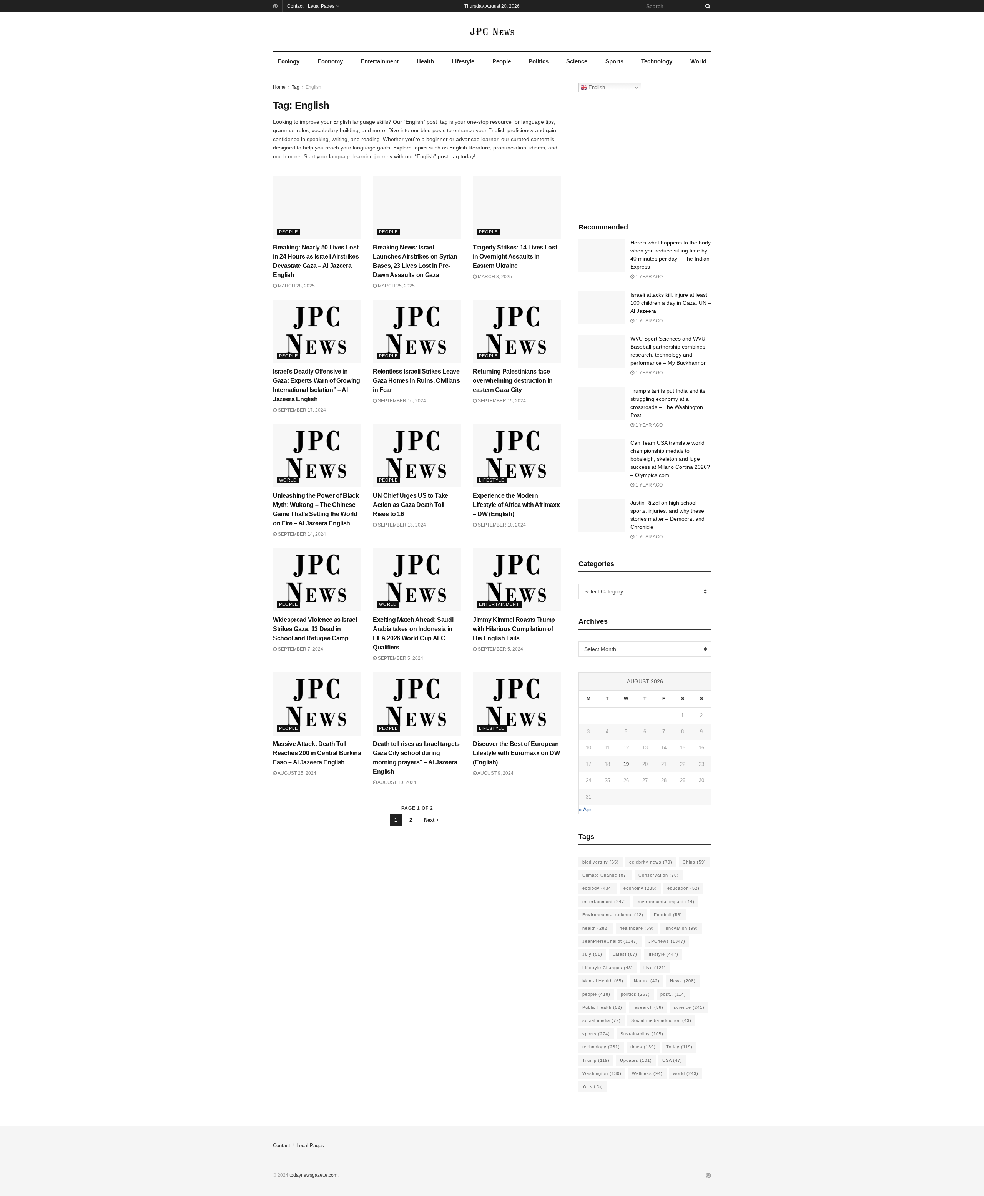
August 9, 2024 (495, 773)
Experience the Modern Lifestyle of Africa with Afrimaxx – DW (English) (516, 504)
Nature (647, 980)
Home (279, 87)
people (596, 994)
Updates (636, 1060)
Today (679, 1047)
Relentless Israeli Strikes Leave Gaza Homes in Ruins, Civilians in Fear (416, 380)
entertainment (604, 901)
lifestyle (663, 954)
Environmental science (612, 914)
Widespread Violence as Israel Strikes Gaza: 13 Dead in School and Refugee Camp (315, 628)
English (313, 87)
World (698, 61)
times (643, 1047)
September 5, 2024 (400, 658)
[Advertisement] (645, 156)
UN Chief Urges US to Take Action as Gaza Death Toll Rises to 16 (410, 504)
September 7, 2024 (300, 649)
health (595, 928)
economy (640, 888)
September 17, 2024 (301, 410)
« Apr (585, 809)
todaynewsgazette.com (313, 1175)
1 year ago (648, 276)
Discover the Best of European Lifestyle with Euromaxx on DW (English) (516, 753)
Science (576, 61)
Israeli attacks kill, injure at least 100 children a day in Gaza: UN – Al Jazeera (670, 303)
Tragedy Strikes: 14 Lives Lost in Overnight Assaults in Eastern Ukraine (515, 256)
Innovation (681, 928)
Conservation (658, 875)
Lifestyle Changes (607, 967)
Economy (330, 61)
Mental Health (602, 980)
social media (601, 1020)
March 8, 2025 (494, 276)
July (592, 954)
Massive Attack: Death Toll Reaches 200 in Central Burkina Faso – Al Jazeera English (317, 753)
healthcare (637, 928)
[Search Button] (706, 6)
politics (635, 994)
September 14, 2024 (301, 534)
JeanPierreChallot (610, 941)
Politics (539, 61)
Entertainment (380, 61)
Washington (602, 1073)
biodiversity (600, 862)
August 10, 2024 (396, 782)
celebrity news (650, 862)
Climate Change (605, 875)
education (683, 888)
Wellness (647, 1073)
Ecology (288, 61)
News (683, 980)
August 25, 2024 (296, 773)
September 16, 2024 (401, 401)
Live (654, 967)
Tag (295, 87)
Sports (614, 61)
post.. (673, 994)
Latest (625, 954)
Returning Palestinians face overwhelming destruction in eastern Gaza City (512, 380)
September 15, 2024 (501, 401)
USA (672, 1060)
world (685, 1073)
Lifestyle (463, 61)
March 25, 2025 (396, 286)
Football (668, 914)
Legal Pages (321, 6)
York (592, 1086)
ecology (597, 888)
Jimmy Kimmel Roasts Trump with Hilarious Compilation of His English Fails (514, 628)
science (689, 1007)
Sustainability (641, 1034)
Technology (656, 61)
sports (596, 1034)
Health (425, 61)
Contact (295, 6)
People (501, 61)
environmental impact (666, 901)
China (694, 862)
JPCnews (666, 941)
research (648, 1007)
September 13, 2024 (401, 525)
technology (601, 1047)
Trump (596, 1060)
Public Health (602, 1007)
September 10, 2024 (501, 525)
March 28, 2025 (296, 286)
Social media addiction (661, 1020)
